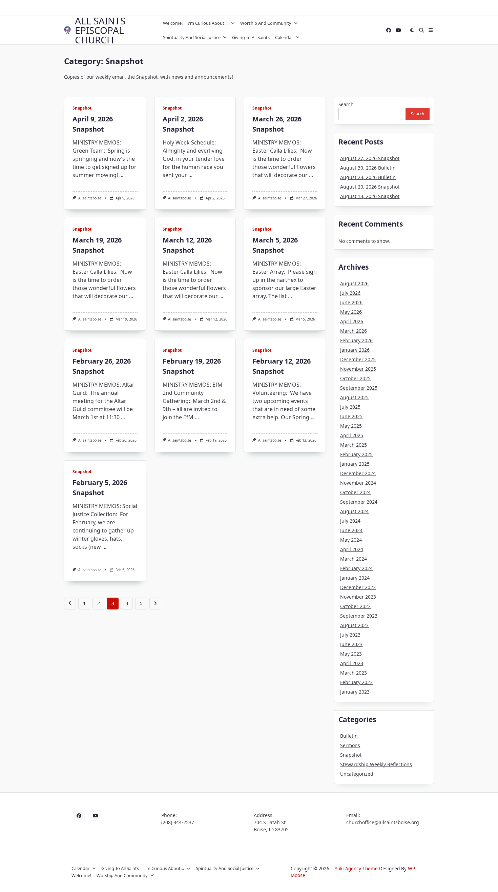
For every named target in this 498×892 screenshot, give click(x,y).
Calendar (284, 37)
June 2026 (351, 302)
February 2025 (356, 454)
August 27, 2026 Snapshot (369, 158)
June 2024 (351, 530)
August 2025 (354, 397)
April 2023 (351, 663)
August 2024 (354, 511)
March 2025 (353, 445)
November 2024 (358, 483)
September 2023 (358, 616)
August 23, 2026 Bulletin (368, 177)
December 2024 (358, 473)
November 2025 (358, 369)
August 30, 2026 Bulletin (368, 167)
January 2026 (355, 350)
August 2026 (354, 283)
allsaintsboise (89, 198)
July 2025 (350, 407)
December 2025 (358, 359)
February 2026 (356, 340)
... (121, 175)
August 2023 (354, 625)
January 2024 (355, 578)
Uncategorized (356, 774)
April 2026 (351, 321)
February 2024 (356, 568)
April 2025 (351, 435)
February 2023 (356, 682)
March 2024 (353, 559)
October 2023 (355, 606)
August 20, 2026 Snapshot (369, 186)
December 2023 (358, 587)
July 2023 (350, 635)
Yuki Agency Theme (356, 868)
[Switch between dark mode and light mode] (412, 30)
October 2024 (355, 492)
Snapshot (81, 108)
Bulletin (349, 736)
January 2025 (355, 464)
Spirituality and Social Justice (192, 37)
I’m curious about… (164, 868)
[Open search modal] (421, 30)
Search (345, 104)
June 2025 (351, 416)
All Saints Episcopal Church (100, 30)
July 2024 (350, 521)
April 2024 (351, 549)
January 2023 (355, 692)
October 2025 (355, 378)
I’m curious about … (208, 23)
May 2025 (351, 426)
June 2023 (351, 644)
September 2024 (358, 502)
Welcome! (173, 23)
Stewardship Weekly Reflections (376, 764)
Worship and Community (265, 23)
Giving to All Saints (251, 37)
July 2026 (350, 293)
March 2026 (353, 331)
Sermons (350, 745)
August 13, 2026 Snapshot (369, 196)
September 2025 (358, 388)
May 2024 (351, 540)
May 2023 (351, 654)
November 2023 (358, 597)
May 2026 (351, 312)
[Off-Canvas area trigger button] (431, 30)
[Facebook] (388, 30)
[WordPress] (398, 30)
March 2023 (353, 673)
